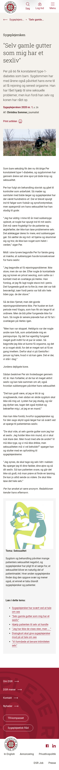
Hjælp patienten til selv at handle (30, 624)
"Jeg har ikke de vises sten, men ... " (31, 628)
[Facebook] (48, 746)
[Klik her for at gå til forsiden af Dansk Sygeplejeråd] (14, 6)
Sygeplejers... (16, 19)
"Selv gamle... (36, 19)
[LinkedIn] (54, 746)
